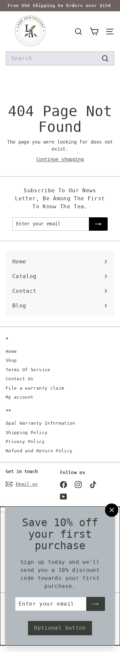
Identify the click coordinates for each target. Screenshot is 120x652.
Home (11, 351)
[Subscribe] (95, 604)
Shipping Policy (26, 432)
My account (20, 397)
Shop (11, 360)
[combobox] (60, 58)
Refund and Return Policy (39, 450)
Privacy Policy (25, 441)
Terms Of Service (28, 369)
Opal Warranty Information (40, 423)
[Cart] (94, 31)
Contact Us (20, 378)
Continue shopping (60, 159)
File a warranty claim (35, 388)
